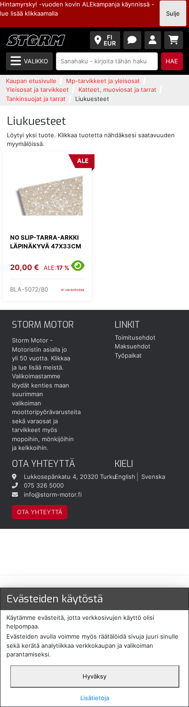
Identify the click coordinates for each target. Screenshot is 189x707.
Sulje (173, 13)
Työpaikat (128, 355)
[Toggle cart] (173, 40)
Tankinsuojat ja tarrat (36, 98)
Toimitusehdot (135, 337)
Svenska (153, 476)
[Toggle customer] (153, 40)
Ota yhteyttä (39, 512)
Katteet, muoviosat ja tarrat (117, 89)
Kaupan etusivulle (31, 80)
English (125, 476)
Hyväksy (94, 676)
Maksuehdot (132, 346)
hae (172, 61)
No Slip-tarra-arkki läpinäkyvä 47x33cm (45, 242)
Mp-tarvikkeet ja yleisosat (103, 80)
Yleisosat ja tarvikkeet (37, 89)
